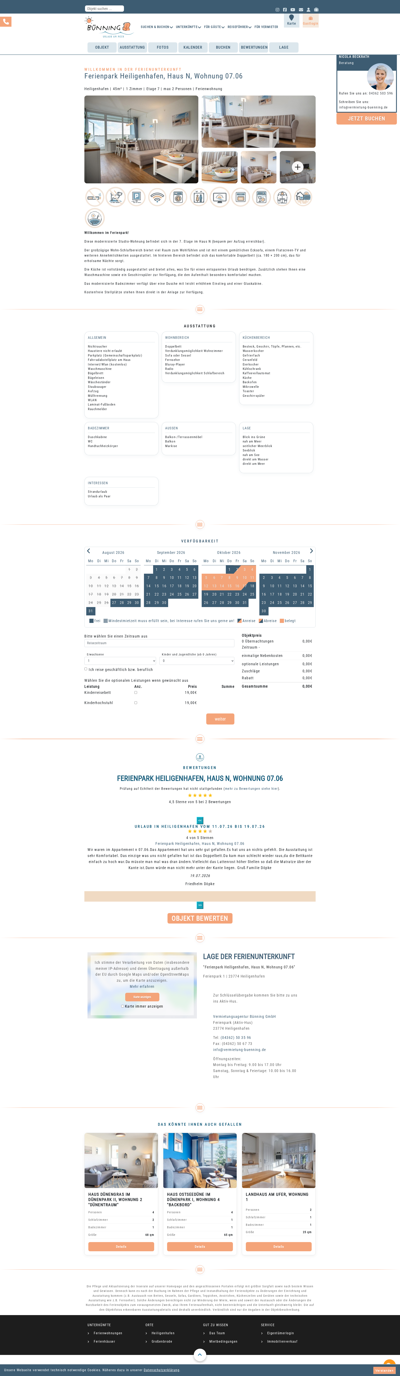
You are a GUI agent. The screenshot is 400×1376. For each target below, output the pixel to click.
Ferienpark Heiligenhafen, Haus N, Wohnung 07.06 (200, 843)
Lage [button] (284, 47)
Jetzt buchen (366, 119)
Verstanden (384, 1370)
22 (157, 594)
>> (200, 905)
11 (180, 577)
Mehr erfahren (142, 986)
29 (129, 602)
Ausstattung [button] (132, 47)
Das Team (217, 1333)
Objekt (102, 47)
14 (148, 586)
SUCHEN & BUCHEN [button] (155, 27)
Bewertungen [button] (254, 47)
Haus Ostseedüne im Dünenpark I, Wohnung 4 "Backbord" (193, 1199)
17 (172, 586)
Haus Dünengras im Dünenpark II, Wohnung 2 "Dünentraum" (115, 1199)
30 (137, 602)
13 (194, 577)
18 (180, 586)
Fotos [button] (163, 47)
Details (121, 1247)
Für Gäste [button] (212, 27)
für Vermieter (266, 27)
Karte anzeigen (142, 997)
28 (122, 602)
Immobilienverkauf (282, 1341)
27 (114, 602)
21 (148, 594)
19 (187, 586)
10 (172, 577)
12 (187, 577)
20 (194, 586)
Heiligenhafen (163, 1333)
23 (164, 594)
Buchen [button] (223, 47)
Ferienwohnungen (108, 1333)
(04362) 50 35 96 (236, 1037)
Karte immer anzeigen (144, 1006)
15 (157, 586)
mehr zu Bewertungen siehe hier (251, 789)
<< (200, 820)
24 (172, 594)
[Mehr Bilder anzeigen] (298, 167)
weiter (220, 719)
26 (187, 594)
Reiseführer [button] (238, 27)
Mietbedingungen (223, 1341)
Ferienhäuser (104, 1341)
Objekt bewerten (200, 918)
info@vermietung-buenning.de (363, 107)
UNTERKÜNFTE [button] (187, 27)
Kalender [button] (193, 47)
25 (180, 594)
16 (164, 586)
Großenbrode (162, 1341)
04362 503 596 (381, 93)
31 (91, 611)
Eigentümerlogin (280, 1333)
